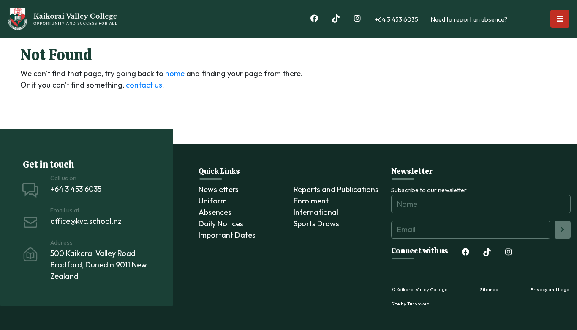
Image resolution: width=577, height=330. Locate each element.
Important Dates (227, 235)
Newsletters (219, 189)
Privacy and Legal (551, 289)
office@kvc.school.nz (86, 221)
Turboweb (418, 304)
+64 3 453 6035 (396, 19)
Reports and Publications (336, 189)
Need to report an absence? (469, 19)
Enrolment (311, 201)
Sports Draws (316, 223)
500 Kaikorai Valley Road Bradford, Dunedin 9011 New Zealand (98, 264)
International (316, 212)
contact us (144, 85)
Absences (215, 212)
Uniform (213, 201)
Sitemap (489, 289)
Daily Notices (221, 223)
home (175, 73)
